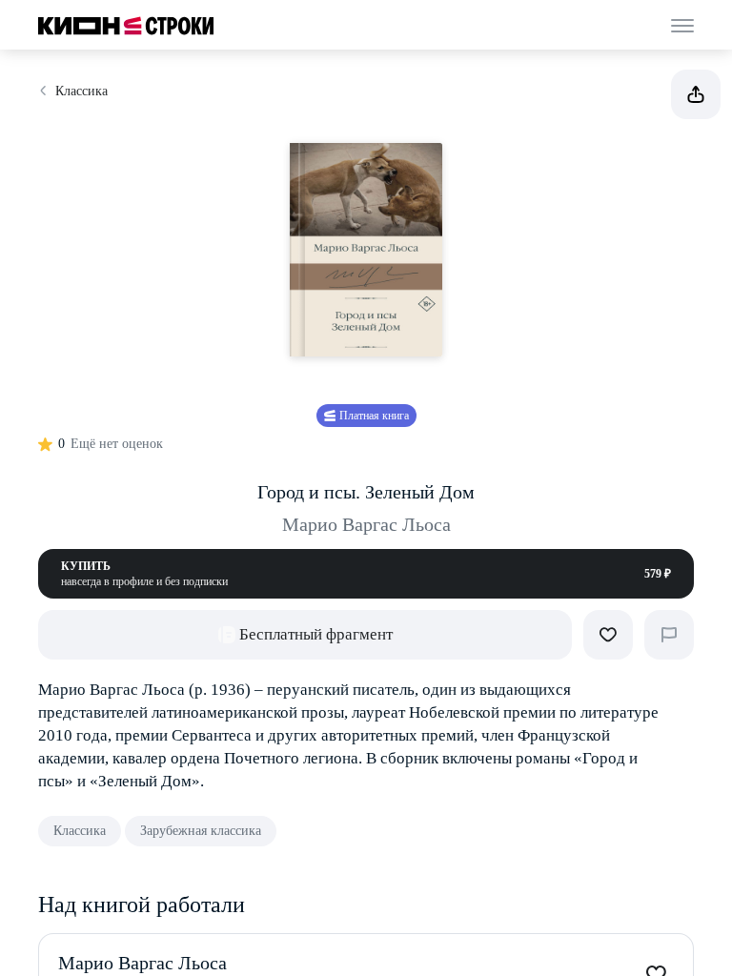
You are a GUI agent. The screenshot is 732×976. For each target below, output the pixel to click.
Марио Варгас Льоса (366, 524)
